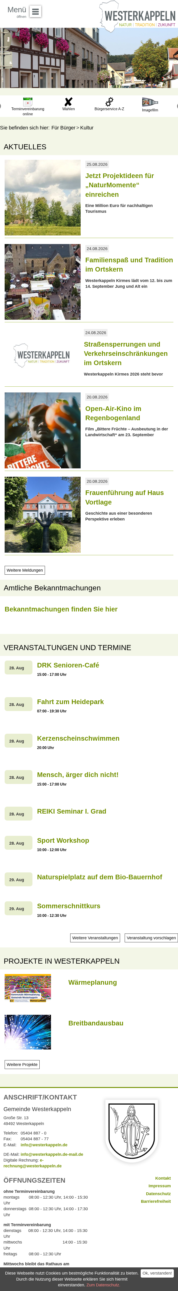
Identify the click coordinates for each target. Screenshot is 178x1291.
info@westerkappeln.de (44, 1145)
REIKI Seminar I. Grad (71, 811)
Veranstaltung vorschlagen (151, 938)
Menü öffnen (35, 11)
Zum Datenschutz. (103, 1285)
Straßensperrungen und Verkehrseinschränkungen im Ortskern (126, 354)
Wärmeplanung (92, 982)
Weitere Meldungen (25, 570)
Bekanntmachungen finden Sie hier (61, 609)
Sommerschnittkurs (68, 906)
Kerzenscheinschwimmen (78, 738)
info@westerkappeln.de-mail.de (52, 1154)
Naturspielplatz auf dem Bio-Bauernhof (99, 877)
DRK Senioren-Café (68, 665)
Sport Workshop (63, 840)
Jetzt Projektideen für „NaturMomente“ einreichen (119, 185)
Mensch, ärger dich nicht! (78, 774)
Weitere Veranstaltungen (95, 938)
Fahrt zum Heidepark (70, 701)
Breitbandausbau (96, 1023)
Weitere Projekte (22, 1064)
